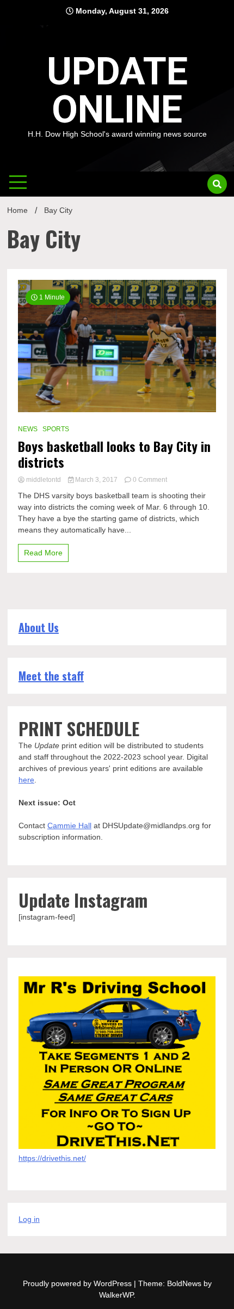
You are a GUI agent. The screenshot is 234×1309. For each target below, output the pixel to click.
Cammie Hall (69, 825)
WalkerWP (116, 1294)
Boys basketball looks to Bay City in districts (114, 454)
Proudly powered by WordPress (78, 1283)
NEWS (28, 429)
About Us (39, 627)
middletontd (43, 480)
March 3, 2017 (96, 480)
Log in (29, 1219)
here (26, 779)
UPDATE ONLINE (117, 90)
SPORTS (55, 429)
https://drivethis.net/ (52, 1158)
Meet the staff (51, 676)
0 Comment (150, 480)
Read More (43, 552)
